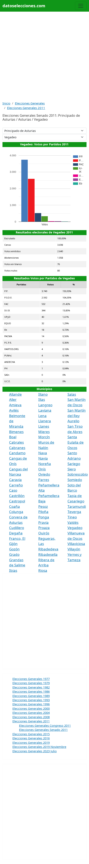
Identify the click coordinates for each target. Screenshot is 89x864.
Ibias (13, 570)
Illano (43, 394)
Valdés (72, 522)
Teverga (74, 511)
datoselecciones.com (23, 6)
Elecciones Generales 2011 (26, 108)
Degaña (16, 533)
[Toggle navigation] (81, 6)
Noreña (44, 463)
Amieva (15, 405)
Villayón (73, 549)
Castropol (17, 501)
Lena (42, 415)
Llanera (44, 420)
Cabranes (17, 447)
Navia (43, 458)
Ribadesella (48, 554)
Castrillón (17, 495)
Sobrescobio (77, 474)
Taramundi (76, 506)
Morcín (44, 436)
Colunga (16, 511)
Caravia (15, 479)
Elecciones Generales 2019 (31, 742)
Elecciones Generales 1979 (31, 683)
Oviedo (44, 474)
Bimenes (16, 431)
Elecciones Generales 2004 (31, 713)
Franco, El (17, 538)
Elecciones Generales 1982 (31, 687)
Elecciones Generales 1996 (31, 704)
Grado (14, 554)
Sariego (73, 463)
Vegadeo (74, 527)
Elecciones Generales (30, 103)
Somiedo (74, 479)
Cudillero (16, 527)
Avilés (14, 410)
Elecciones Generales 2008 (31, 717)
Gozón (14, 549)
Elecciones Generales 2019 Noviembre (39, 747)
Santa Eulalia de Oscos (75, 442)
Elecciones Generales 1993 (31, 700)
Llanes (43, 426)
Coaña (14, 506)
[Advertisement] (44, 56)
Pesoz (43, 506)
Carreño (16, 485)
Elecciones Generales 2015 (31, 734)
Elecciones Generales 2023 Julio (34, 751)
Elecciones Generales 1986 (31, 691)
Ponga (43, 517)
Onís (42, 469)
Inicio (6, 103)
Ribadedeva (48, 549)
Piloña (43, 511)
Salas (71, 394)
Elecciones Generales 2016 (31, 738)
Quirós (43, 533)
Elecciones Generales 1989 (31, 696)
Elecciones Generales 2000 (31, 708)
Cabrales (16, 442)
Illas (41, 399)
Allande (15, 394)
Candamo (17, 452)
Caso (13, 490)
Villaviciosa (76, 543)
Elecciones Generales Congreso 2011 (45, 725)
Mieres (44, 431)
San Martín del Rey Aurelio (76, 415)
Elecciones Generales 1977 (31, 679)
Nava (42, 452)
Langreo (45, 405)
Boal (12, 436)
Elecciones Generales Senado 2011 (43, 730)
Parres (43, 479)
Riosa (42, 570)
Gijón (13, 543)
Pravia (43, 522)
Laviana (44, 410)
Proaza (44, 527)
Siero (71, 469)
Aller (13, 399)
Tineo (72, 517)
